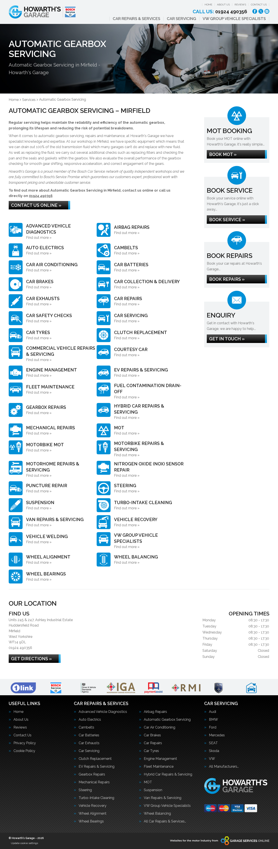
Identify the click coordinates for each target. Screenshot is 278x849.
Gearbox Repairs (92, 774)
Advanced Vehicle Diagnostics (103, 712)
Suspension (153, 790)
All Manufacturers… (224, 766)
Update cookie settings (24, 843)
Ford (212, 727)
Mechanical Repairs (94, 782)
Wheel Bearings (91, 821)
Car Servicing (181, 19)
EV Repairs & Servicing (96, 766)
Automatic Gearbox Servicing (167, 719)
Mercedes (217, 735)
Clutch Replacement (95, 758)
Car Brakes (152, 735)
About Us (223, 4)
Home (208, 4)
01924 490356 (220, 11)
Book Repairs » (227, 279)
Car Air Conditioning (159, 727)
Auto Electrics (90, 719)
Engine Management (160, 758)
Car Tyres (151, 751)
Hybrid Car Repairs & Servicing (168, 774)
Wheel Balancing (157, 813)
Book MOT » (223, 154)
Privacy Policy (24, 743)
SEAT (213, 743)
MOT (148, 782)
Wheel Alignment (92, 813)
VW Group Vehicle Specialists (234, 19)
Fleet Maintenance (159, 766)
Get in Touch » (227, 338)
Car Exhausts (89, 743)
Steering (85, 790)
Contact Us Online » (36, 205)
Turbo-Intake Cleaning (96, 798)
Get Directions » (31, 658)
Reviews (240, 4)
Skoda (214, 751)
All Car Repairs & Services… (165, 821)
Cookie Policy (24, 751)
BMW (213, 719)
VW (212, 758)
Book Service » (227, 219)
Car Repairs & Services (136, 19)
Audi (212, 712)
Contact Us (259, 4)
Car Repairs (153, 743)
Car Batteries (89, 735)
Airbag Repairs (155, 712)
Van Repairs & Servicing (162, 798)
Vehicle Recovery (92, 805)
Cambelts (86, 727)
